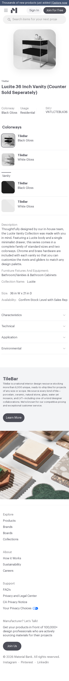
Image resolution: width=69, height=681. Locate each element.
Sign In (34, 10)
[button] (6, 10)
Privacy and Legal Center (20, 596)
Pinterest (27, 662)
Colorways (12, 127)
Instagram (10, 662)
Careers (8, 570)
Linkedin (43, 662)
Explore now (59, 3)
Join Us (12, 646)
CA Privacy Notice (15, 602)
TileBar (5, 81)
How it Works (12, 558)
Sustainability (12, 564)
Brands (8, 527)
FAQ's (7, 589)
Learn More (14, 417)
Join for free (54, 10)
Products (9, 520)
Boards (8, 533)
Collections (10, 539)
